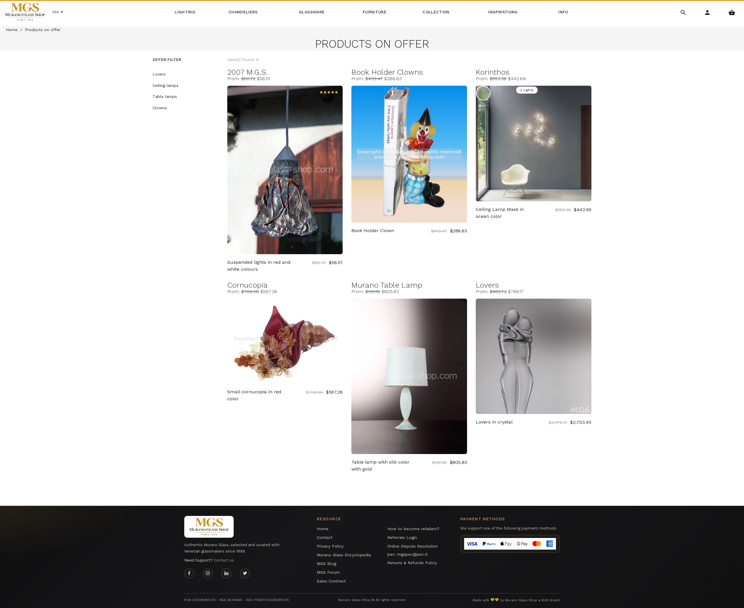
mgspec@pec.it (412, 554)
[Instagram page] (208, 573)
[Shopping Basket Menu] (732, 12)
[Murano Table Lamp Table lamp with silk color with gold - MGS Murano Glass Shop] (409, 376)
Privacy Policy (330, 546)
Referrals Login (402, 537)
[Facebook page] (189, 573)
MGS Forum (328, 572)
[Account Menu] (707, 12)
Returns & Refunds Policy (412, 562)
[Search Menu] (683, 12)
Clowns (160, 107)
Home (322, 528)
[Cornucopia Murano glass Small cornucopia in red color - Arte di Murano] (285, 341)
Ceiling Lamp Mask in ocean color (500, 213)
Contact (324, 537)
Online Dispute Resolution (412, 546)
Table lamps (165, 96)
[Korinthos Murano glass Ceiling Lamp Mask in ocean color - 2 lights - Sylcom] (533, 143)
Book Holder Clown (372, 230)
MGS (545, 600)
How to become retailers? (413, 528)
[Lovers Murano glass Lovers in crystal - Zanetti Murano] (533, 356)
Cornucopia (247, 285)
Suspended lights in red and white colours (259, 265)
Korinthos (492, 72)
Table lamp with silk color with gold (380, 465)
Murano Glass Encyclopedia (344, 555)
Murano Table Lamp (386, 285)
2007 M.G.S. (247, 72)
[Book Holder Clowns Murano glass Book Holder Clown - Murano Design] (409, 154)
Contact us (224, 560)
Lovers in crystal (494, 422)
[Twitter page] (245, 573)
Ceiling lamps (165, 85)
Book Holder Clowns (387, 72)
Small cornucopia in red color (254, 395)
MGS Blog (326, 563)
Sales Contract (331, 581)
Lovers (487, 285)
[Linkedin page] (226, 573)
